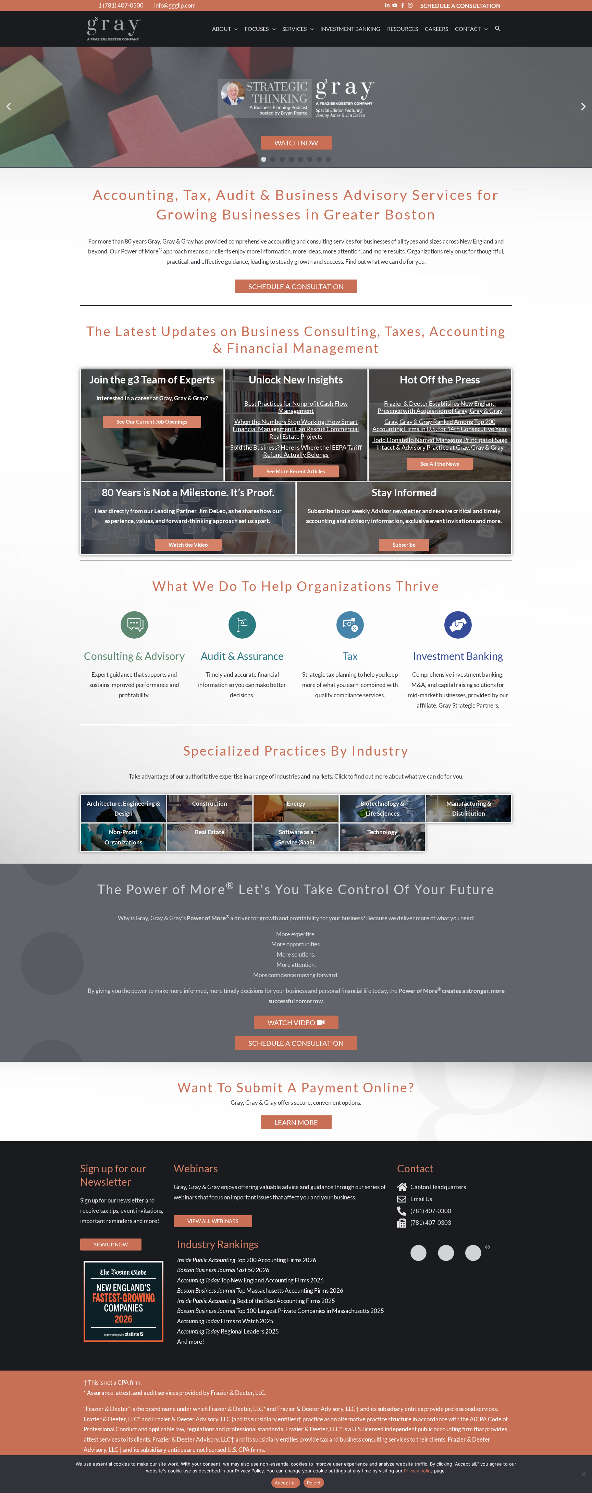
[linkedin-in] (388, 5)
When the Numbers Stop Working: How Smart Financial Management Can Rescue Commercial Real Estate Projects (296, 429)
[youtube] (395, 5)
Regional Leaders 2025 (228, 1331)
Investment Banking (458, 656)
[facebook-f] (403, 5)
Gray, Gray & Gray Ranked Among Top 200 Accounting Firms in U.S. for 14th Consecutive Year (439, 425)
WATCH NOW (296, 143)
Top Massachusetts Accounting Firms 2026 (260, 1290)
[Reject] (583, 1474)
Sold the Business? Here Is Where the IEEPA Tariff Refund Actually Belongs (296, 451)
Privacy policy (418, 1470)
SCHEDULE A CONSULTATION (460, 5)
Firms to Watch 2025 (225, 1321)
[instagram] (411, 5)
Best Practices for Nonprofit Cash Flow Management (296, 407)
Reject (314, 1482)
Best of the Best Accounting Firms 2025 (256, 1300)
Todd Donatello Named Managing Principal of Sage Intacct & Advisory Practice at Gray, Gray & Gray (439, 443)
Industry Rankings (217, 1244)
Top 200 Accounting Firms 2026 (246, 1260)
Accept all (286, 1482)
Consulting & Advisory (134, 656)
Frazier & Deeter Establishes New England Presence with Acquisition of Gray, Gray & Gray (440, 407)
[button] (498, 28)
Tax (350, 656)
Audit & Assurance (242, 656)
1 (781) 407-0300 (121, 5)
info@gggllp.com (175, 5)
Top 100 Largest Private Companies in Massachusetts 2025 (280, 1310)
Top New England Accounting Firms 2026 (251, 1280)
